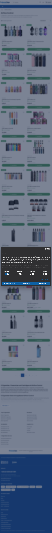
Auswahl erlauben (26, 283)
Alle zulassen (42, 283)
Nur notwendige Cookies (9, 283)
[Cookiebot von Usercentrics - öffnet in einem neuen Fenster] (44, 249)
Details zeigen (44, 279)
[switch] (20, 274)
